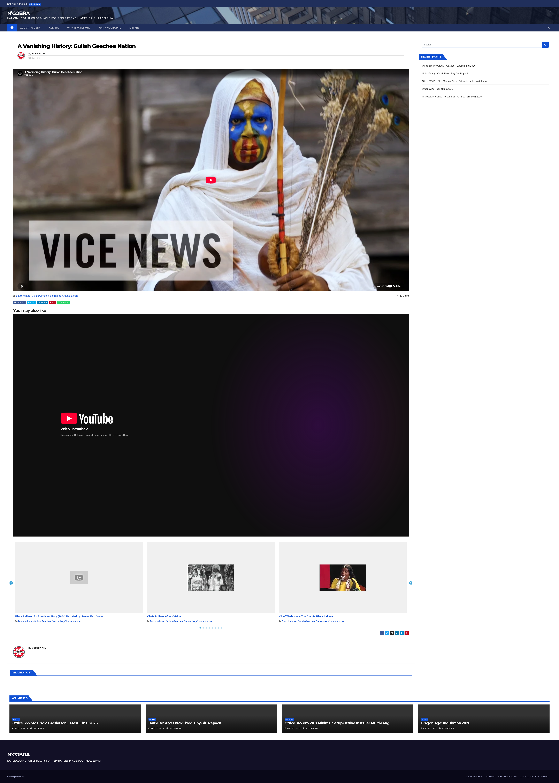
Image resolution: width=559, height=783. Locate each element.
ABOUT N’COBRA (30, 28)
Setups (152, 719)
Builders (289, 719)
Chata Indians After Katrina (164, 616)
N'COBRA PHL (39, 53)
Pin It (52, 302)
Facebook (19, 302)
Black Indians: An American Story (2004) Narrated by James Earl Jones (59, 616)
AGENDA (54, 28)
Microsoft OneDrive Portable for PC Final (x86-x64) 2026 (452, 96)
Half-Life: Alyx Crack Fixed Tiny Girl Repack (445, 73)
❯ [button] (410, 582)
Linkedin (42, 302)
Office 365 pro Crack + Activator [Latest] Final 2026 (449, 66)
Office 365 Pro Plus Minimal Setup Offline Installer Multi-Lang (454, 81)
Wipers (16, 719)
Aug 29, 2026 (21, 728)
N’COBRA (18, 13)
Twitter (31, 302)
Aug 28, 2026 (157, 728)
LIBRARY (134, 28)
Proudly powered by (15, 777)
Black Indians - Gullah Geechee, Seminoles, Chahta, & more (47, 296)
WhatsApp (63, 302)
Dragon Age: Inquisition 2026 (437, 89)
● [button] (200, 628)
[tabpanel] (79, 582)
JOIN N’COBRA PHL (110, 28)
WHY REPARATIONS (78, 28)
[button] (549, 28)
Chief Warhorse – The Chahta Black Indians (306, 616)
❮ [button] (11, 582)
